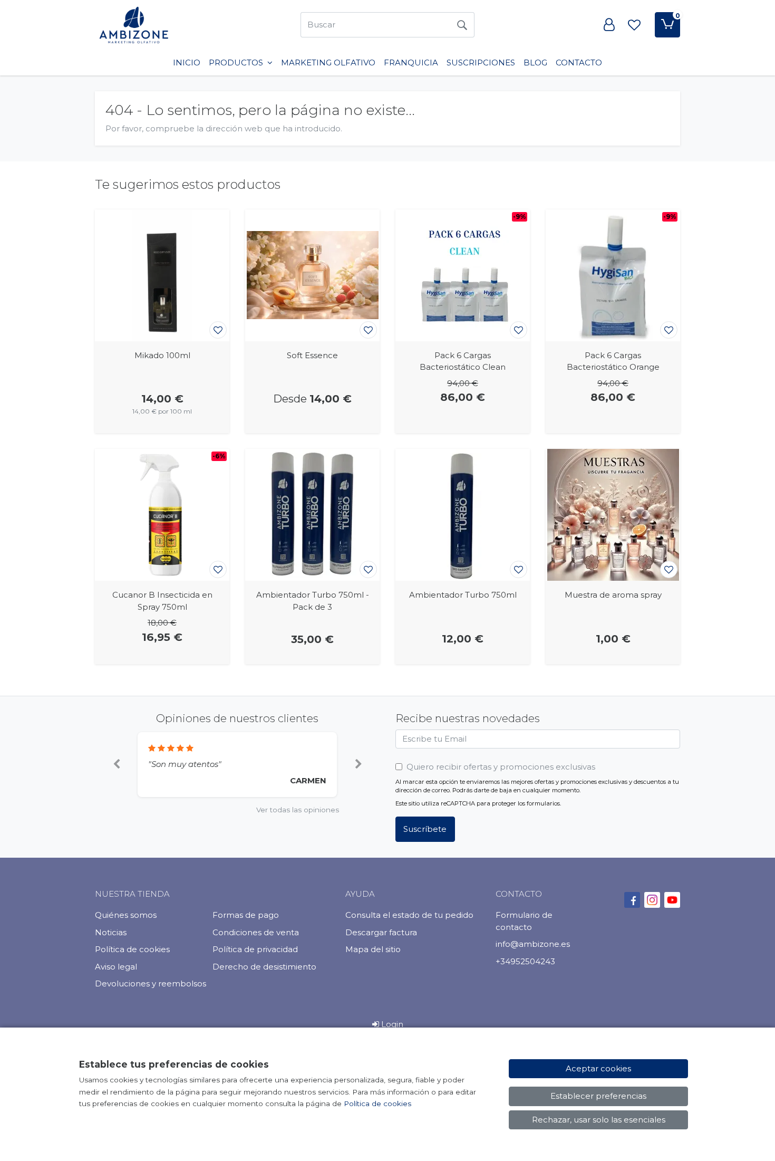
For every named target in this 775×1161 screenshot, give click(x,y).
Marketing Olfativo (328, 62)
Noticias (111, 932)
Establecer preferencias (598, 1096)
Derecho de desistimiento (264, 967)
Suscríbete (425, 829)
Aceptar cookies (598, 1068)
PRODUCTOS (237, 62)
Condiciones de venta (255, 932)
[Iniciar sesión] (609, 24)
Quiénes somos (126, 915)
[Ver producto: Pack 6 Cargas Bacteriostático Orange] (613, 275)
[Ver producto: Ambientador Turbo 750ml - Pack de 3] (312, 515)
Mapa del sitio (373, 949)
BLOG (535, 62)
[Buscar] (461, 24)
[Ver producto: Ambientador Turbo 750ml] (462, 515)
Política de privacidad (255, 949)
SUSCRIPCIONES (481, 62)
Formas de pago (245, 915)
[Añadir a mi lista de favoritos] (218, 330)
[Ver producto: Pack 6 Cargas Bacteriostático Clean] (462, 275)
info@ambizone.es (533, 944)
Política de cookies (132, 949)
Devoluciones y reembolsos (150, 983)
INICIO (186, 62)
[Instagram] (652, 900)
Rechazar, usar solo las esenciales (598, 1120)
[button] (116, 765)
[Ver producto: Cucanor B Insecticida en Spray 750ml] (162, 515)
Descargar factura (381, 932)
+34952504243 (525, 961)
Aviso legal (116, 967)
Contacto (579, 62)
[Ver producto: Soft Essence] (312, 275)
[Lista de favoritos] (634, 24)
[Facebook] (632, 900)
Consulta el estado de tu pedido (409, 915)
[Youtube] (672, 900)
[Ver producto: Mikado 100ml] (162, 275)
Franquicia (411, 62)
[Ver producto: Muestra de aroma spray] (613, 515)
